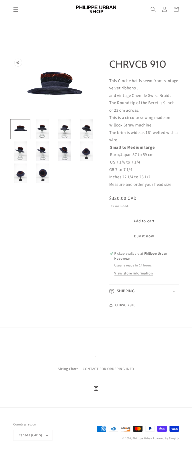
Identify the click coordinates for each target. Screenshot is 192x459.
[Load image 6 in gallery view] (42, 151)
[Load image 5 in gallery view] (20, 151)
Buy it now (144, 236)
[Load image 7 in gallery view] (64, 151)
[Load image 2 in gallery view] (42, 129)
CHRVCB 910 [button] (125, 305)
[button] (16, 9)
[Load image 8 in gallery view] (86, 151)
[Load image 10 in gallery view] (42, 173)
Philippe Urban (142, 438)
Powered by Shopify (166, 438)
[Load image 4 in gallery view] (86, 129)
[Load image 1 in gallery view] (20, 129)
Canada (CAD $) (30, 435)
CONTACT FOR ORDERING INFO (108, 369)
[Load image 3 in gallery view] (64, 129)
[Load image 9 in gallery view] (20, 173)
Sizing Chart (68, 369)
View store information (133, 273)
